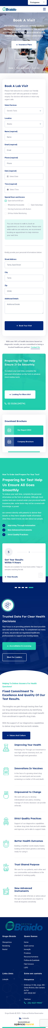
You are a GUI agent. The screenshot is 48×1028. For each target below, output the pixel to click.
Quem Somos (30, 936)
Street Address (10, 259)
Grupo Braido (9, 936)
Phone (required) (11, 158)
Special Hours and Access (15, 197)
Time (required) (11, 184)
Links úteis (7, 973)
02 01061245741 (16, 403)
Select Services (11, 105)
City (6, 272)
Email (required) (11, 145)
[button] (17, 587)
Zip (6, 285)
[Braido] (9, 9)
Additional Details (12, 299)
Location (8, 118)
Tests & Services (22, 68)
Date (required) (11, 171)
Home (11, 68)
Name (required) (11, 131)
